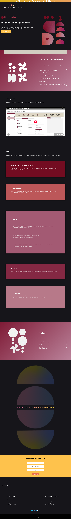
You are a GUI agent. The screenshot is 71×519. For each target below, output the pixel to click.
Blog (22, 7)
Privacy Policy (35, 515)
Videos (39, 51)
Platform (13, 7)
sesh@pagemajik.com (11, 503)
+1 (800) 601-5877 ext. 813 (11, 504)
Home (5, 7)
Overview (28, 51)
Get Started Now (6, 31)
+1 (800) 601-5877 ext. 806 (49, 504)
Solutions (9, 7)
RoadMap (43, 51)
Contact (18, 7)
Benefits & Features (34, 51)
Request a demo (35, 474)
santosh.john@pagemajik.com (51, 503)
